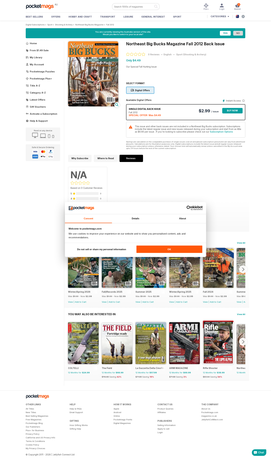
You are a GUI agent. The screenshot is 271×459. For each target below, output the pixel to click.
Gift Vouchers (38, 106)
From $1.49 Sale (39, 50)
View (70, 302)
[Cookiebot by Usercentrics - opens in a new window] (189, 208)
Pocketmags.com (209, 412)
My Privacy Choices (35, 448)
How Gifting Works (79, 425)
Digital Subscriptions (35, 24)
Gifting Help (75, 429)
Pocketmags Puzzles (42, 71)
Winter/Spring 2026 (79, 291)
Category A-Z (38, 92)
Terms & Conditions (35, 441)
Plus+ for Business (35, 430)
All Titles (30, 408)
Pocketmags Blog (34, 423)
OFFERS (55, 16)
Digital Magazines (122, 423)
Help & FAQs (76, 408)
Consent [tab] (88, 218)
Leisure (128, 16)
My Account (37, 64)
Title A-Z (35, 85)
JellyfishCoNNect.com (212, 419)
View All (241, 243)
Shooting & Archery (64, 24)
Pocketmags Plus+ (41, 78)
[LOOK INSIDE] (93, 105)
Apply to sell (163, 429)
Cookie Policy (32, 444)
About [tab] (182, 218)
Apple (116, 408)
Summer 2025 (143, 291)
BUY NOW (232, 110)
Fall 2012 (110, 24)
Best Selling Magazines (37, 416)
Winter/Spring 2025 (180, 291)
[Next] (243, 269)
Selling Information (166, 425)
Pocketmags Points (123, 419)
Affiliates (161, 412)
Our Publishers (33, 426)
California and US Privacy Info (40, 437)
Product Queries (165, 408)
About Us (205, 408)
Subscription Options (221, 131)
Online (117, 416)
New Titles (31, 412)
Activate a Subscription (43, 113)
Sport (177, 16)
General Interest (153, 16)
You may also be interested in (92, 314)
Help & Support (39, 120)
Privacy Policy (32, 434)
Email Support (76, 412)
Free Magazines (33, 419)
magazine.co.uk (209, 416)
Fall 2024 (208, 291)
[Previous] (70, 269)
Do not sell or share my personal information (101, 249)
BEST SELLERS (34, 16)
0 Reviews (153, 54)
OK (169, 249)
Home (33, 43)
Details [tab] (135, 218)
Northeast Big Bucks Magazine (89, 24)
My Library (36, 57)
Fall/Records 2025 (112, 291)
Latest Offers (37, 99)
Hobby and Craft (80, 16)
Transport (107, 16)
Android (117, 412)
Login (160, 432)
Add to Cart (80, 302)
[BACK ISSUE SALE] (83, 287)
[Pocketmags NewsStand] (41, 6)
